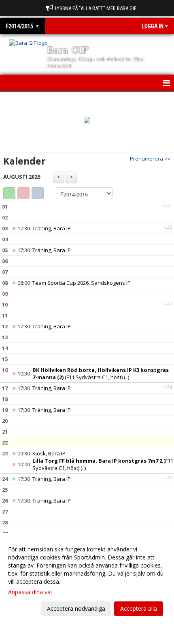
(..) (126, 377)
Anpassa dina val (30, 592)
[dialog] (87, 578)
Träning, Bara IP (51, 228)
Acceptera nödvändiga (76, 608)
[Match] (23, 193)
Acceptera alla (138, 608)
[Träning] (9, 193)
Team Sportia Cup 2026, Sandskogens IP (81, 282)
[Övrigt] (38, 193)
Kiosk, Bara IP (49, 453)
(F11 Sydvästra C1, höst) (100, 373)
